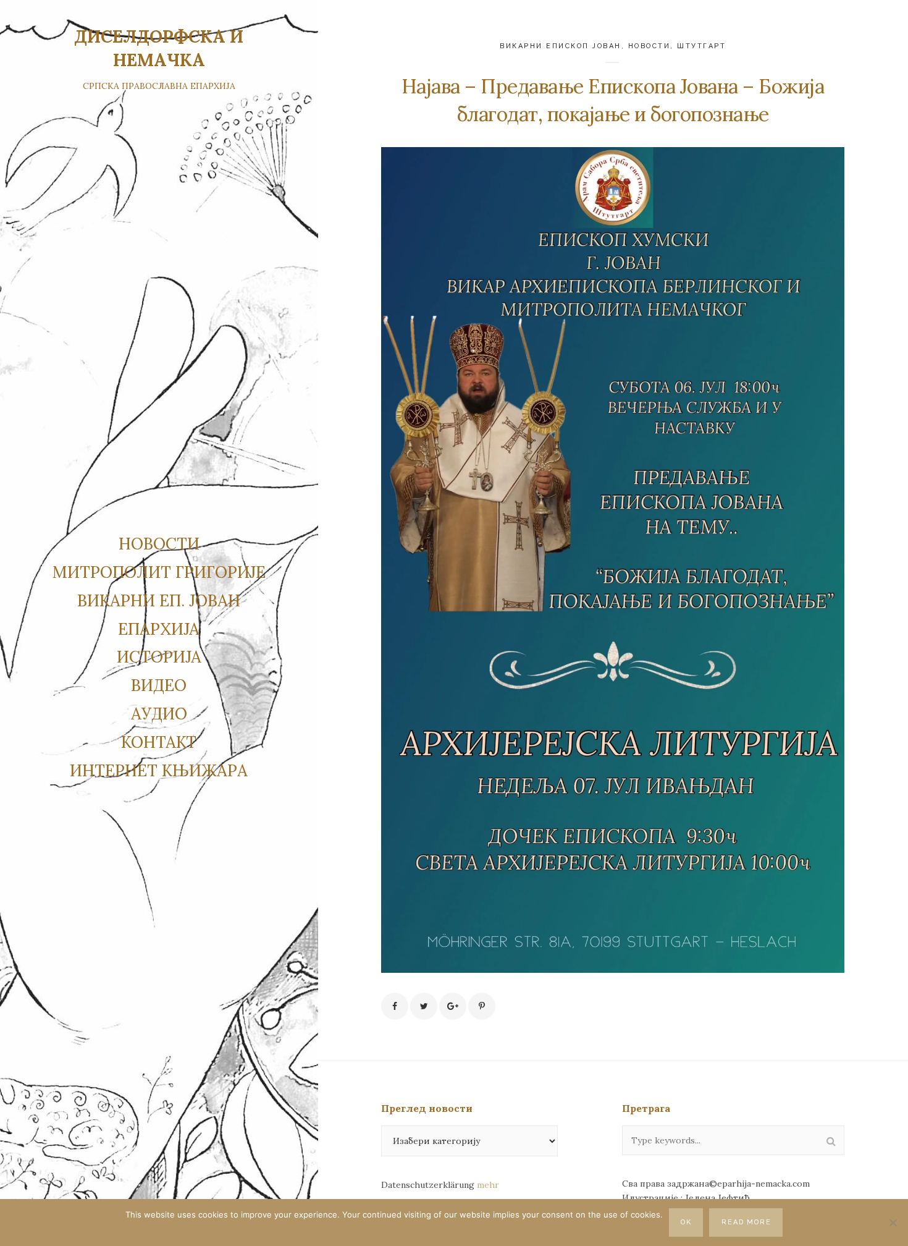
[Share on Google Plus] (452, 1006)
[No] (892, 1222)
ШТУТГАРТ (701, 46)
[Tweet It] (423, 1006)
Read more (746, 1222)
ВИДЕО (159, 685)
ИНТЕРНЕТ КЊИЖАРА (159, 770)
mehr (488, 1184)
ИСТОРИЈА (159, 656)
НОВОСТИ (159, 543)
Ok (686, 1222)
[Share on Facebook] (394, 1006)
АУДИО (159, 713)
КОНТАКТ (158, 742)
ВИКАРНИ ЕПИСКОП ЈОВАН (560, 46)
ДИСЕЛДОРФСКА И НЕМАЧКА (158, 48)
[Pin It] (481, 1006)
